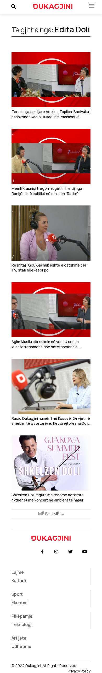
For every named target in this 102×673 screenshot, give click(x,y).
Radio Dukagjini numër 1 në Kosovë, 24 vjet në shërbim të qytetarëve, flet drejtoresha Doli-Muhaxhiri (51, 421)
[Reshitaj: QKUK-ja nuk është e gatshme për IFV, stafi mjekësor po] (51, 233)
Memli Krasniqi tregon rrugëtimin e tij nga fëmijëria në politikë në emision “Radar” (47, 191)
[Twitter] (70, 552)
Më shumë (48, 514)
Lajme (18, 572)
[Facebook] (42, 552)
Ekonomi (20, 602)
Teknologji (22, 624)
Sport (17, 594)
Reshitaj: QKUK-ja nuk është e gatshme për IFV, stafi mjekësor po (49, 268)
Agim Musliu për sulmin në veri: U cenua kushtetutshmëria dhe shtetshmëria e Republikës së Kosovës (45, 344)
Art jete (19, 638)
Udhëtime (21, 646)
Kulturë (19, 580)
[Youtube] (84, 552)
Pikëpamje (22, 616)
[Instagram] (56, 552)
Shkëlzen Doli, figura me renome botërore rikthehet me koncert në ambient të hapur (48, 497)
